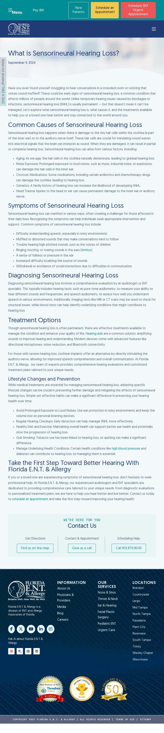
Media (61, 607)
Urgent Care (106, 630)
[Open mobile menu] (10, 10)
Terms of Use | (127, 719)
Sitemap (145, 719)
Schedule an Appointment (105, 10)
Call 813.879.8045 (129, 548)
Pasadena (139, 620)
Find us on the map (35, 548)
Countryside (141, 594)
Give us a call (82, 548)
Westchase (140, 659)
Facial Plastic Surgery (106, 614)
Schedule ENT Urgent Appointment (138, 10)
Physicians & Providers (65, 597)
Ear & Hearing (107, 605)
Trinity (137, 646)
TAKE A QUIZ (2, 95)
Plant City (139, 627)
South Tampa (142, 640)
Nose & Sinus (107, 592)
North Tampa (142, 614)
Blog (60, 613)
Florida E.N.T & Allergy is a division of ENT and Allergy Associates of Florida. (25, 610)
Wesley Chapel (143, 653)
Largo (136, 601)
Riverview (139, 633)
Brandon (138, 588)
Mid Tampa (140, 607)
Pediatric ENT (107, 623)
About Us (63, 588)
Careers (62, 619)
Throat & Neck (108, 599)
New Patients (79, 10)
